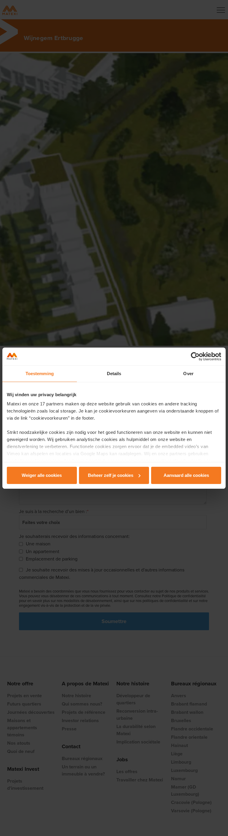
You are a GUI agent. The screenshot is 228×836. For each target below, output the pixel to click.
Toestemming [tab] (40, 373)
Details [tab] (114, 373)
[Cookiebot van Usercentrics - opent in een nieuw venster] (195, 356)
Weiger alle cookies (42, 475)
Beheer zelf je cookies (110, 475)
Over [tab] (188, 373)
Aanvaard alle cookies (186, 475)
